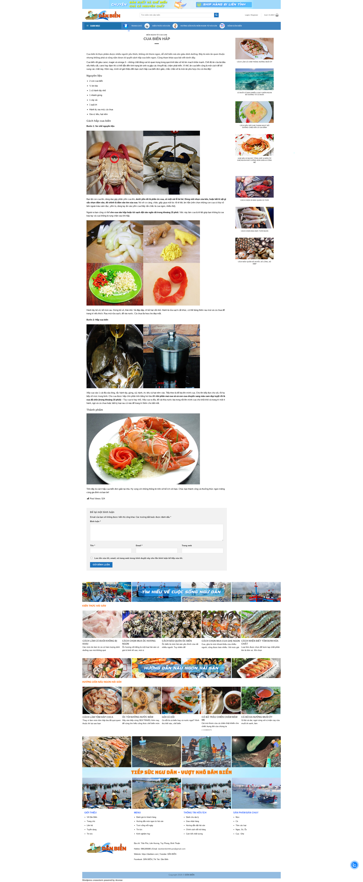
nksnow (119, 880)
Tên (92, 545)
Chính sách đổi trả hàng (196, 829)
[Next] (279, 634)
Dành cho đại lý (192, 817)
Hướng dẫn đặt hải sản (196, 825)
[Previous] (84, 634)
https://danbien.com (150, 854)
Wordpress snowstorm (92, 880)
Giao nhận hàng (192, 821)
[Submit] (216, 15)
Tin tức (139, 829)
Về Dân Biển (92, 817)
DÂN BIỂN (171, 854)
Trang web (187, 545)
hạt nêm (104, 114)
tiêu (97, 114)
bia (96, 86)
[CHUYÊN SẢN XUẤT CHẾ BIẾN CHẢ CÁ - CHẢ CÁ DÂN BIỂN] (109, 15)
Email (139, 545)
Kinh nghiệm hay (143, 834)
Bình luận (95, 521)
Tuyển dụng (91, 829)
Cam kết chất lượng (194, 834)
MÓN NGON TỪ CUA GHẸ (156, 35)
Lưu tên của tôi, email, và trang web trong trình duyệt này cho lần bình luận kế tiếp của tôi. (138, 558)
